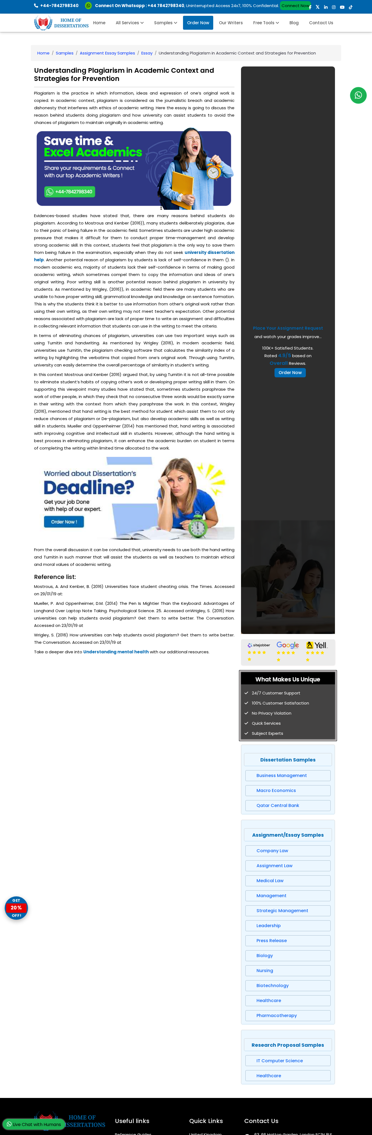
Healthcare (269, 1000)
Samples (164, 23)
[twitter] (318, 7)
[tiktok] (350, 7)
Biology (265, 955)
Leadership (269, 925)
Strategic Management (282, 911)
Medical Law (270, 881)
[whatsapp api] (89, 5)
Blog (294, 23)
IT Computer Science (280, 1061)
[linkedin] (326, 7)
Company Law (272, 851)
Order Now (198, 23)
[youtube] (342, 7)
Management (271, 896)
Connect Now (295, 5)
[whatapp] (358, 95)
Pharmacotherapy (277, 1015)
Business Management (282, 775)
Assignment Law (274, 866)
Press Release (272, 940)
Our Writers (231, 23)
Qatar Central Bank (278, 805)
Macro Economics (276, 790)
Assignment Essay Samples (107, 53)
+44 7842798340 (166, 5)
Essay (147, 53)
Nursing (265, 970)
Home (99, 23)
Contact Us (321, 23)
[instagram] (334, 7)
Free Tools (264, 23)
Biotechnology (273, 985)
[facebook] (310, 7)
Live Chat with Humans (36, 1124)
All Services (128, 23)
